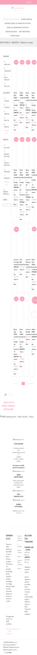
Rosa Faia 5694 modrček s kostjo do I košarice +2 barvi (29, 182)
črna (7, 172)
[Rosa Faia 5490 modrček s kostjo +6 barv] (20, 296)
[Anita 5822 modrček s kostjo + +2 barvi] (32, 136)
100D (6, 127)
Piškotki (5, 647)
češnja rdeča (7, 164)
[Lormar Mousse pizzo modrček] (26, 226)
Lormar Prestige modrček (17, 262)
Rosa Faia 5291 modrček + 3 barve (29, 100)
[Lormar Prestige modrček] (14, 226)
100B (6, 114)
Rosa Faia (6, 78)
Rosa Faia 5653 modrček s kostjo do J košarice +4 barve (17, 341)
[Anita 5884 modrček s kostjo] (20, 59)
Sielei (7, 86)
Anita (7, 64)
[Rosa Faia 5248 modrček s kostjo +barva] (14, 136)
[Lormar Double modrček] (26, 296)
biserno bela (6, 155)
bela (6, 148)
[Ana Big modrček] (20, 226)
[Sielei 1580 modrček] (32, 296)
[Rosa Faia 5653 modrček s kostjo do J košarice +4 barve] (14, 296)
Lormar (7, 71)
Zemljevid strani (13, 647)
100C (6, 120)
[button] (26, 36)
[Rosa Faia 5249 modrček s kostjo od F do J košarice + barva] (20, 136)
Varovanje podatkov (9, 645)
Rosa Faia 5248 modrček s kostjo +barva (17, 177)
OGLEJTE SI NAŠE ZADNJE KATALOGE (8, 406)
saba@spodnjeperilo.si (13, 629)
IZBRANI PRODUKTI (6, 193)
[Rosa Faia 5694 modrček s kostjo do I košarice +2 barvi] (26, 136)
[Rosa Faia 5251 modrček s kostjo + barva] (32, 59)
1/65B (6, 101)
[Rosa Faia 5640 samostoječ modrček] (32, 226)
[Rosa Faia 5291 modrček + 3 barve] (26, 59)
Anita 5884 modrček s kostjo (23, 98)
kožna (7, 178)
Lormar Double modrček (29, 331)
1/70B (6, 107)
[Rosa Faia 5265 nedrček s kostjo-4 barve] (14, 59)
